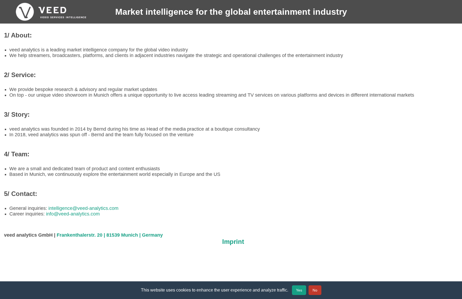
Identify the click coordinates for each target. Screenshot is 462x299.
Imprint (233, 241)
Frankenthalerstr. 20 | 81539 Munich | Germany (110, 235)
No (315, 290)
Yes (299, 290)
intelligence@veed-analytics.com (83, 208)
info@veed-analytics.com (73, 214)
